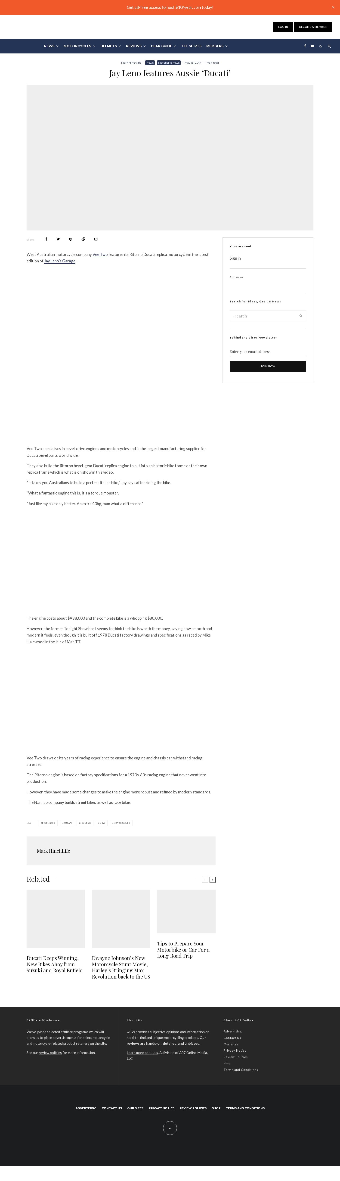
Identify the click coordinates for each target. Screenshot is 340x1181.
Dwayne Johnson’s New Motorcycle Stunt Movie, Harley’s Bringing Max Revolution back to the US (121, 967)
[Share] (46, 239)
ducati (68, 823)
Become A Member (313, 26)
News (49, 46)
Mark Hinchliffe (131, 62)
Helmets (108, 46)
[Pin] (70, 239)
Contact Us (232, 1038)
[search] (301, 316)
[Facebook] (305, 46)
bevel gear (48, 823)
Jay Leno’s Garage (59, 260)
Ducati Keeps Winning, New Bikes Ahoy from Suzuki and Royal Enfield (55, 964)
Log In (283, 26)
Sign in (235, 258)
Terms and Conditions (241, 1070)
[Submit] (83, 239)
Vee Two (100, 254)
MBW (102, 823)
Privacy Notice (235, 1050)
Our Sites (231, 1044)
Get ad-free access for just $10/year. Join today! (170, 7)
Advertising (233, 1031)
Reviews (134, 46)
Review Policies (236, 1057)
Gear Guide (161, 46)
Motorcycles (77, 46)
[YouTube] (312, 46)
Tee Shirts (191, 46)
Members (215, 46)
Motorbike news (168, 62)
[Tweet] (58, 239)
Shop (228, 1063)
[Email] (96, 239)
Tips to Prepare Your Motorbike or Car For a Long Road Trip (183, 949)
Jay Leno (85, 823)
